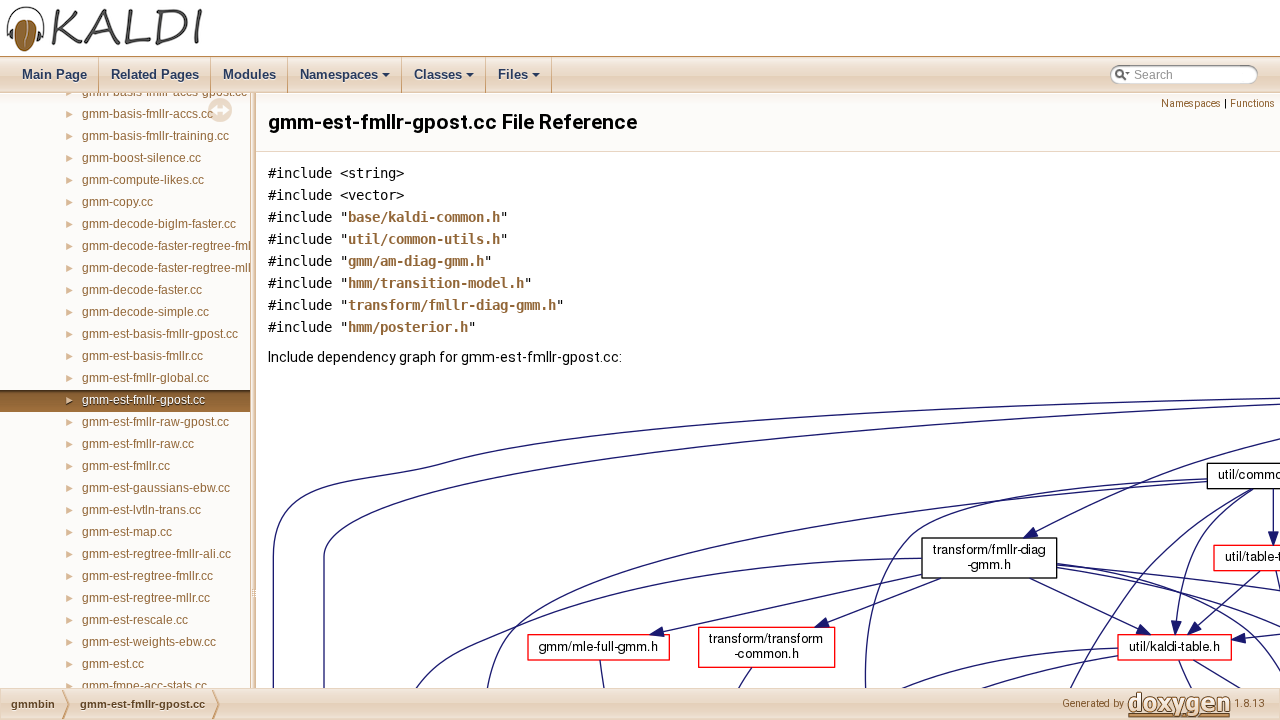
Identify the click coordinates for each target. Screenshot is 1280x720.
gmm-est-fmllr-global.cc (145, 378)
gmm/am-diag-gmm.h (416, 261)
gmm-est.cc (113, 664)
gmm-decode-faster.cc (142, 290)
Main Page (54, 74)
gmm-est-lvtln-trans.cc (141, 510)
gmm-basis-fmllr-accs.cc (147, 114)
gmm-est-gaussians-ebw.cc (156, 488)
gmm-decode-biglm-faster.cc (159, 224)
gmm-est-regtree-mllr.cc (146, 598)
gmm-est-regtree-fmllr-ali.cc (156, 554)
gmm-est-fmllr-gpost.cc (143, 400)
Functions (1252, 103)
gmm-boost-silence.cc (141, 158)
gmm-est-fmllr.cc (126, 466)
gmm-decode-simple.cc (145, 312)
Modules (249, 74)
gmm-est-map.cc (127, 532)
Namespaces (346, 80)
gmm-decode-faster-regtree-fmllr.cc (177, 246)
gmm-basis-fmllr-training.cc (155, 136)
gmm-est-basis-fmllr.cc (142, 356)
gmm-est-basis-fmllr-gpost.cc (160, 334)
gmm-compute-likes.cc (143, 180)
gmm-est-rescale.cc (135, 620)
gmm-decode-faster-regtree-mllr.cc (175, 268)
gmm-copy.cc (117, 202)
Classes (445, 80)
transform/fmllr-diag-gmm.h (452, 305)
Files (520, 80)
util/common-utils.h (424, 239)
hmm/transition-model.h (436, 283)
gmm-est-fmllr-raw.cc (138, 444)
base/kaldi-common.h (424, 217)
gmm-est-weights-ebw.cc (149, 642)
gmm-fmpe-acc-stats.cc (144, 686)
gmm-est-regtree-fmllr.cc (147, 576)
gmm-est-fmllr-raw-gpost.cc (155, 422)
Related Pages (155, 74)
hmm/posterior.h (408, 327)
